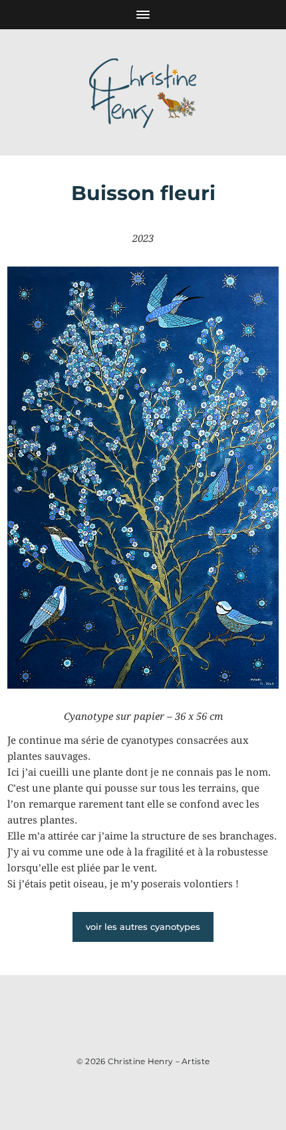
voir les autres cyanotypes (143, 926)
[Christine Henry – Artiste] (143, 92)
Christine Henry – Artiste (159, 1061)
